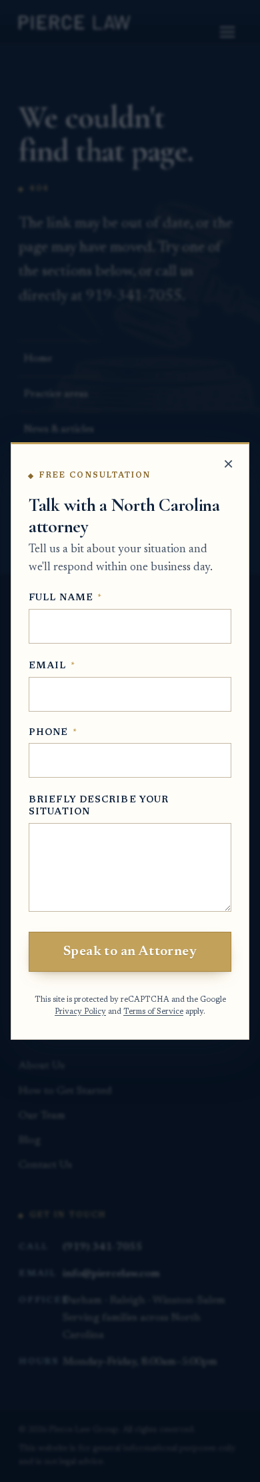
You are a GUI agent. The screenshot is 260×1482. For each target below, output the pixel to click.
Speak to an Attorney (130, 951)
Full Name (65, 598)
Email (52, 666)
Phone (53, 733)
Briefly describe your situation (99, 806)
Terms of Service (153, 1012)
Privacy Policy (80, 1012)
